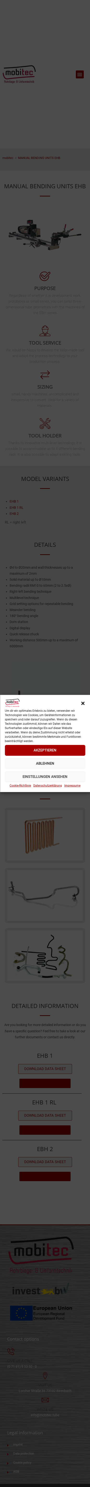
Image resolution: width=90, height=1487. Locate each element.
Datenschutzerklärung (47, 785)
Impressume (72, 785)
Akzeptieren (45, 750)
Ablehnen (45, 763)
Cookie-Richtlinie (20, 785)
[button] (82, 703)
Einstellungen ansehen (45, 777)
